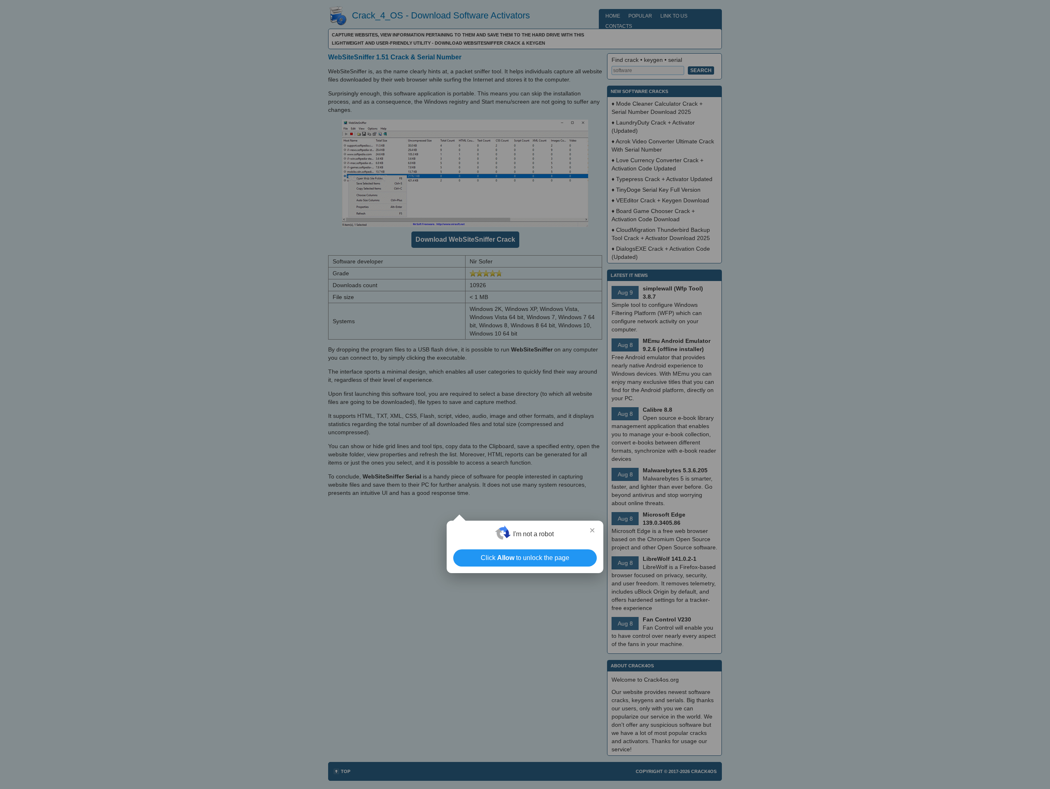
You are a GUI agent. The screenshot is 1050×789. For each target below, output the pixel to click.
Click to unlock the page (525, 557)
